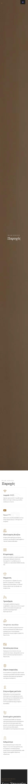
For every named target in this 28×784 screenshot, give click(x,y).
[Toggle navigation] (1, 3)
